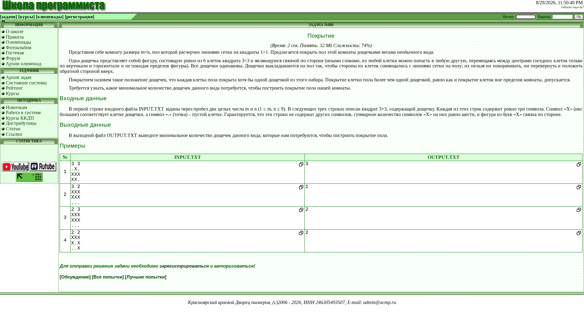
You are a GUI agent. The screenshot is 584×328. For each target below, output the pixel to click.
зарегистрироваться (184, 266)
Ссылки (14, 134)
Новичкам (16, 107)
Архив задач (18, 77)
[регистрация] (79, 16)
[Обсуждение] (75, 277)
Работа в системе (23, 112)
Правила (15, 36)
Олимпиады (18, 42)
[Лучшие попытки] (145, 277)
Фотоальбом (18, 47)
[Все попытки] (108, 277)
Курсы (12, 93)
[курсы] (26, 16)
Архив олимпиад (23, 63)
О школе (14, 31)
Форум (13, 58)
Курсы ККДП (20, 118)
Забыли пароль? (572, 7)
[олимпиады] (50, 16)
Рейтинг (14, 88)
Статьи (13, 128)
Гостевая (15, 52)
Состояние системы (26, 82)
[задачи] (8, 16)
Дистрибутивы (21, 123)
